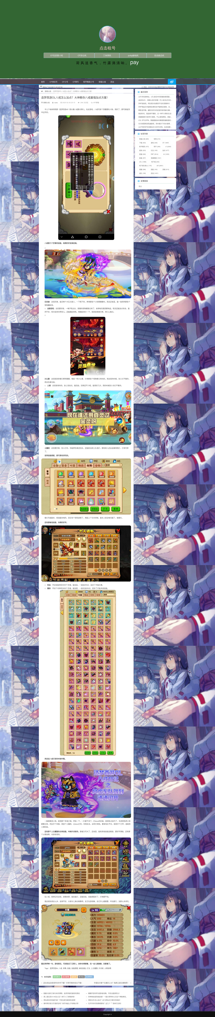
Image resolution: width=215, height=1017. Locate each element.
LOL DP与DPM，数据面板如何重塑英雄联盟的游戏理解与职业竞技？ (162, 120)
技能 (154, 169)
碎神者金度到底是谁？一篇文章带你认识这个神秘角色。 (107, 996)
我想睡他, (89, 977)
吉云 (140, 186)
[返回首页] (42, 91)
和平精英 (144, 146)
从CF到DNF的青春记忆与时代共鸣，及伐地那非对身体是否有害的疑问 (163, 127)
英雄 (165, 169)
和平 (157, 146)
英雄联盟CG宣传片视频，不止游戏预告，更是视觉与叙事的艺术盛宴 (162, 117)
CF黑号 (76, 81)
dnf (160, 165)
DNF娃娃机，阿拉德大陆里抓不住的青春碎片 (154, 103)
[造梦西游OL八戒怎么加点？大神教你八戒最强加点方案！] (86, 177)
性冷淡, (81, 977)
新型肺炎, (57, 977)
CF (165, 143)
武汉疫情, (66, 977)
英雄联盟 (156, 158)
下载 (142, 143)
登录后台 (164, 87)
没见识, (74, 977)
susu (56, 102)
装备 (142, 158)
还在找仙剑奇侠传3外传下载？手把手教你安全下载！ (63, 983)
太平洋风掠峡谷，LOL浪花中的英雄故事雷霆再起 (155, 97)
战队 (142, 173)
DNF (154, 154)
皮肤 (142, 150)
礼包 (154, 150)
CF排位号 (53, 81)
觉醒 (142, 169)
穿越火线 (102, 81)
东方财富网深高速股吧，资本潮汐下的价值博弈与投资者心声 (159, 123)
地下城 (155, 162)
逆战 (112, 81)
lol (166, 154)
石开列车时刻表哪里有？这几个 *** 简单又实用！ (105, 1003)
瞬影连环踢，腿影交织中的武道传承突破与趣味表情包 (157, 110)
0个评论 (96, 102)
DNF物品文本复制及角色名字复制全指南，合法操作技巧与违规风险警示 (163, 107)
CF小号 (65, 81)
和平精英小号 (88, 81)
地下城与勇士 (145, 165)
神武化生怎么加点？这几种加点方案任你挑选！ (104, 1000)
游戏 (154, 143)
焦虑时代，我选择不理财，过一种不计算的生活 (154, 113)
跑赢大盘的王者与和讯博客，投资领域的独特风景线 (62, 993)
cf (168, 146)
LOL (142, 162)
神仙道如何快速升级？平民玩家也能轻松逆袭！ (60, 1000)
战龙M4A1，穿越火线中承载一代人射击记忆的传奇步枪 (157, 100)
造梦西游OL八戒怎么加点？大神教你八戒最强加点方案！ (75, 97)
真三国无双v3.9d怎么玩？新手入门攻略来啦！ (60, 996)
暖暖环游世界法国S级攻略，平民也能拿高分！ (104, 993)
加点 (165, 150)
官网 (157, 139)
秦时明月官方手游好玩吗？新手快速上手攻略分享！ (62, 1003)
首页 (43, 81)
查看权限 (171, 87)
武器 (142, 154)
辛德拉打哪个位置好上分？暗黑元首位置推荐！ (111, 983)
